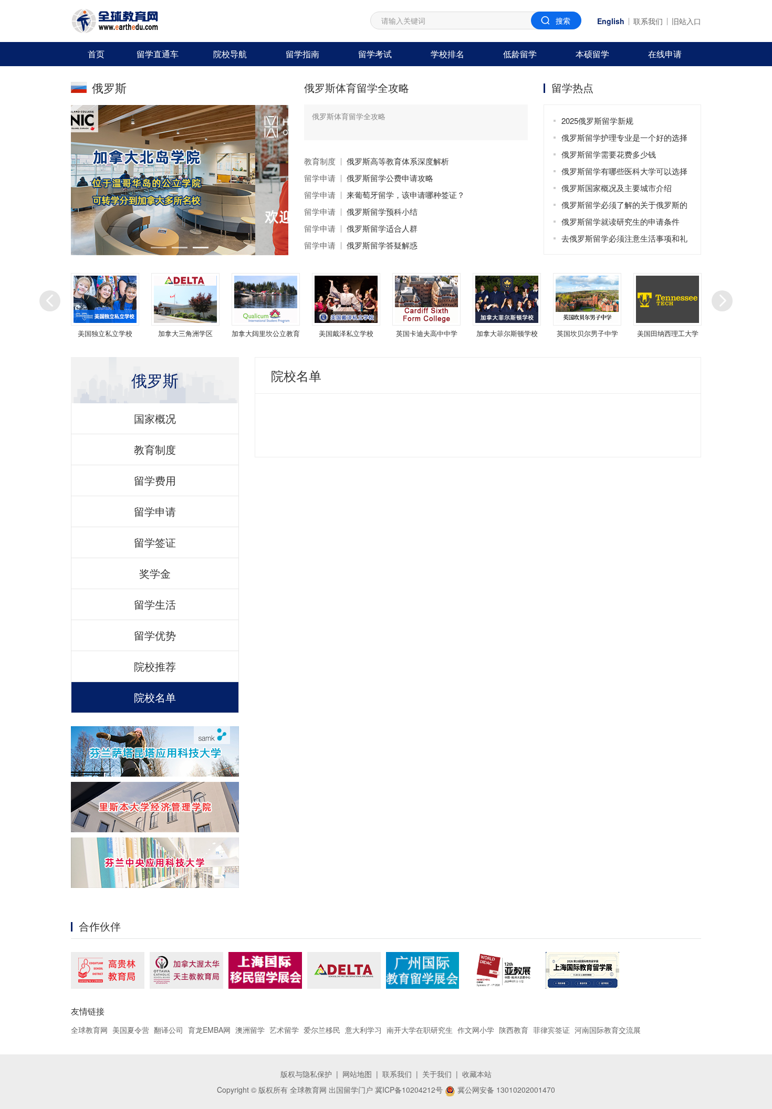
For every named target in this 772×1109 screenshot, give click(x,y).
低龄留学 (520, 54)
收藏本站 (477, 1074)
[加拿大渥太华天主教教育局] (186, 970)
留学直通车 (158, 54)
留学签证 (155, 542)
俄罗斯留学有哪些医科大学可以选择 (624, 170)
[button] (158, 247)
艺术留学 (284, 1029)
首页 (96, 54)
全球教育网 (89, 1029)
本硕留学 (592, 54)
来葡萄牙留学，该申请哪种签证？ (406, 194)
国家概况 (155, 418)
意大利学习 (363, 1029)
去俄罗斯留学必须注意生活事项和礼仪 (624, 240)
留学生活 (155, 604)
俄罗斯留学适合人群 (382, 228)
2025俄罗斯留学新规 (597, 120)
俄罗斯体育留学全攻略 (356, 87)
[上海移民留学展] (265, 970)
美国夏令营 (130, 1029)
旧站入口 (686, 21)
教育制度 (320, 160)
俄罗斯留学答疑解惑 (382, 244)
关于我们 (437, 1074)
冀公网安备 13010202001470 (505, 1089)
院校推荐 (155, 666)
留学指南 (302, 54)
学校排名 (447, 54)
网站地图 (357, 1074)
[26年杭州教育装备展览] (502, 970)
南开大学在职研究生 (420, 1029)
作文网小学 (475, 1029)
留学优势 (155, 635)
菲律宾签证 (551, 1029)
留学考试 (375, 54)
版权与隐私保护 (306, 1074)
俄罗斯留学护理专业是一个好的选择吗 (624, 139)
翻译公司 (168, 1029)
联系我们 (648, 21)
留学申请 (320, 177)
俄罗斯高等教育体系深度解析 (398, 160)
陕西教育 (513, 1029)
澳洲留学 (250, 1029)
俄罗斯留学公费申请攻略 (390, 177)
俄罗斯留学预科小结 (382, 211)
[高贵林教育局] (107, 970)
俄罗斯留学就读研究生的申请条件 (620, 221)
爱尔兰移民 (322, 1029)
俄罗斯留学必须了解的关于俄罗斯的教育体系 (624, 206)
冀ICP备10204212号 (409, 1089)
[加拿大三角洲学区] (344, 970)
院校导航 (230, 54)
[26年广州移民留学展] (422, 970)
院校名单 (155, 697)
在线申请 (665, 54)
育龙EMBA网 (209, 1029)
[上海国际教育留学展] (582, 970)
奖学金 (155, 573)
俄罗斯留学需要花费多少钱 (608, 154)
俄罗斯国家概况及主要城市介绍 (616, 187)
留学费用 (155, 480)
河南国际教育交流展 (608, 1029)
